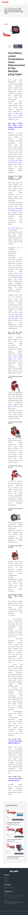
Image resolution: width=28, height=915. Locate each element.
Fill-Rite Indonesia (12, 8)
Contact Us (7, 882)
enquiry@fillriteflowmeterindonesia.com (14, 902)
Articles (6, 880)
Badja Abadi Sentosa (9, 887)
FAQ (5, 889)
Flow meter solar (13, 228)
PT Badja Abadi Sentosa (18, 819)
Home (5, 8)
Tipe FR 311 (13, 438)
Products (6, 879)
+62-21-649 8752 (12, 903)
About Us (6, 877)
